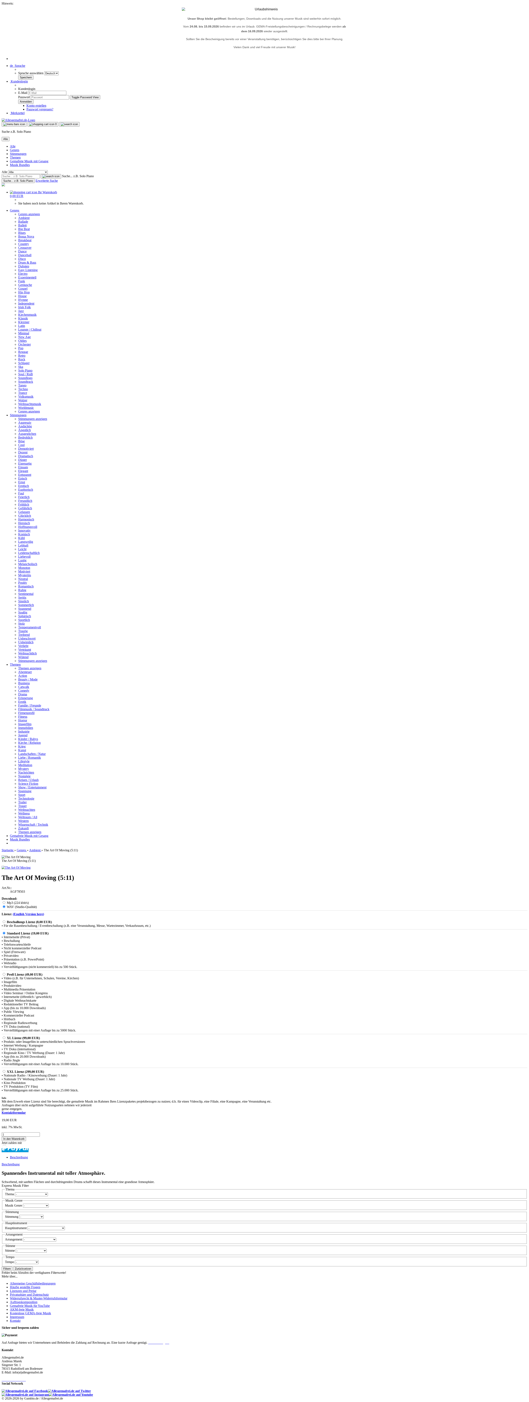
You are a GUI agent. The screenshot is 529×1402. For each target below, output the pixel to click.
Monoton (24, 567)
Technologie (26, 798)
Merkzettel (17, 113)
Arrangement (14, 1239)
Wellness (24, 813)
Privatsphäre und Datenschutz (29, 1294)
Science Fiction (28, 783)
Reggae (23, 352)
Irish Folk (24, 307)
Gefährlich (25, 508)
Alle (12, 146)
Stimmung (12, 1216)
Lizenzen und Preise (23, 1291)
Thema (10, 1194)
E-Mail (22, 93)
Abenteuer (25, 672)
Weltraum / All (27, 817)
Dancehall (24, 255)
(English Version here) (28, 914)
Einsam (23, 467)
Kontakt (15, 1320)
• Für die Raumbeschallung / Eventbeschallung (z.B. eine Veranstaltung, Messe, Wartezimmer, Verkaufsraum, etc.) (76, 925)
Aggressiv (24, 422)
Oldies (22, 340)
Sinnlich (23, 601)
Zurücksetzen (23, 1268)
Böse (21, 441)
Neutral (23, 579)
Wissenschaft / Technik (33, 824)
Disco (22, 259)
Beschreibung (19, 1157)
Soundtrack (25, 381)
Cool (21, 445)
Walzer (22, 400)
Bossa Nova (26, 236)
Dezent (22, 452)
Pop (20, 348)
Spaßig (22, 612)
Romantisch (26, 586)
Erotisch (23, 486)
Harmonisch (26, 519)
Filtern (7, 1268)
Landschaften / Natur (32, 754)
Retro (21, 355)
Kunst (22, 750)
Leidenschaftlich (29, 553)
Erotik (22, 701)
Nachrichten (26, 772)
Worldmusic (26, 407)
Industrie (24, 731)
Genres (14, 150)
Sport (21, 795)
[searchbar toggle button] (69, 124)
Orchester (24, 344)
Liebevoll (24, 556)
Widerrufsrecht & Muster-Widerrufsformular (38, 1298)
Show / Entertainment (32, 787)
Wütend (23, 657)
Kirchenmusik (27, 314)
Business (24, 683)
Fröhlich (23, 504)
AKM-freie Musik (22, 1309)
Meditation (25, 765)
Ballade (23, 221)
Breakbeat (24, 240)
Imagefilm (24, 724)
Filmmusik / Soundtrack (33, 709)
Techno (23, 389)
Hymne (23, 299)
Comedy (23, 690)
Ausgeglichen (27, 433)
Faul (21, 493)
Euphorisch (25, 489)
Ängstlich (24, 430)
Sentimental (25, 594)
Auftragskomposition (23, 1302)
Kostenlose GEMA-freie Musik (30, 1313)
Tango (22, 385)
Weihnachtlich (27, 653)
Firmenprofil (26, 713)
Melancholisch (27, 564)
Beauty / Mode (28, 679)
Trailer (22, 802)
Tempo (10, 1262)
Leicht (22, 549)
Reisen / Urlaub (28, 780)
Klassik (23, 318)
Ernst (21, 482)
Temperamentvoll (29, 627)
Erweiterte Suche (47, 180)
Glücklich (24, 515)
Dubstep (23, 266)
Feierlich (24, 497)
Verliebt (23, 646)
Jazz (21, 311)
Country (23, 244)
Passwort (24, 97)
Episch (22, 478)
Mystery (23, 768)
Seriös (22, 597)
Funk (21, 281)
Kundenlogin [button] (19, 81)
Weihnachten (26, 809)
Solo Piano (25, 370)
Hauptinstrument (16, 1228)
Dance (22, 251)
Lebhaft (23, 545)
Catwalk (23, 687)
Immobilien (25, 728)
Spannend (24, 608)
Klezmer (23, 322)
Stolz (21, 623)
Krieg (22, 746)
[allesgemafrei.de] (3, 185)
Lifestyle (24, 761)
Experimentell (27, 277)
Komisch (24, 534)
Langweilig (25, 541)
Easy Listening (28, 270)
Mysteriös (24, 575)
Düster (22, 460)
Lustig (22, 560)
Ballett (22, 225)
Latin (21, 326)
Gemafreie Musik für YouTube (30, 1305)
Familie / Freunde (29, 705)
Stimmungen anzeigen (32, 419)
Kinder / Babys (28, 739)
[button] (17, 65)
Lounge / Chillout (29, 329)
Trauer (22, 806)
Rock (21, 359)
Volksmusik (25, 396)
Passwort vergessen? (39, 109)
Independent (26, 303)
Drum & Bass (27, 262)
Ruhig (22, 590)
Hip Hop (24, 292)
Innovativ (24, 530)
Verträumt (24, 649)
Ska (20, 366)
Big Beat (24, 229)
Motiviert (24, 571)
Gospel (22, 288)
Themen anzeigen (29, 668)
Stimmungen (18, 154)
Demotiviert (26, 448)
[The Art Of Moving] (16, 867)
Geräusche (25, 285)
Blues (22, 232)
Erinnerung (25, 698)
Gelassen (24, 512)
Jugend (22, 735)
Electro (22, 273)
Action (22, 675)
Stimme (10, 1250)
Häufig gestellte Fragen (25, 1287)
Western (23, 821)
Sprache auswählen (31, 73)
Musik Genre (14, 1205)
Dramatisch (25, 456)
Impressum (17, 1317)
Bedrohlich (25, 437)
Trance (22, 393)
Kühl (21, 538)
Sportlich (24, 620)
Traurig (23, 631)
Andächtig (25, 426)
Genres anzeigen (29, 214)
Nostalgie (24, 776)
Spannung (24, 791)
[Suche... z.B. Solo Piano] (51, 176)
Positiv (22, 582)
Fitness (22, 716)
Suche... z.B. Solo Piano (78, 176)
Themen (15, 157)
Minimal (23, 333)
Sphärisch (24, 616)
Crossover (24, 247)
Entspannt (24, 474)
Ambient (24, 218)
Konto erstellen (36, 105)
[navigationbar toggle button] (14, 124)
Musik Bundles (20, 165)
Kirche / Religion (29, 742)
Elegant (23, 471)
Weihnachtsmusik (29, 404)
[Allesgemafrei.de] (18, 120)
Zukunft (23, 828)
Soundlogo (25, 378)
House (22, 296)
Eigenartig (25, 463)
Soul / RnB (25, 374)
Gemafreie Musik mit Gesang (29, 161)
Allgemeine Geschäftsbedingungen (33, 1283)
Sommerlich (26, 605)
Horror (22, 720)
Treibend (24, 634)
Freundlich (25, 500)
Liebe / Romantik (29, 757)
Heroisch (24, 523)
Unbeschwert (27, 638)
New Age (24, 337)
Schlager (24, 363)
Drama (22, 694)
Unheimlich (25, 642)
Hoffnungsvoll (27, 527)
